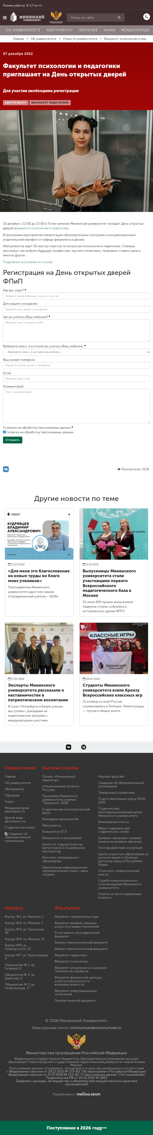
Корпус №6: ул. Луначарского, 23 (18, 947)
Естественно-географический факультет (77, 934)
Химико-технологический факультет (81, 942)
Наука (109, 30)
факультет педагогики (50, 102)
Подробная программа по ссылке (28, 262)
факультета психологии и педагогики (41, 228)
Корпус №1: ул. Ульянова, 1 (24, 916)
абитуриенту (15, 102)
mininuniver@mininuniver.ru (95, 1027)
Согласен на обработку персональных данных (40, 432)
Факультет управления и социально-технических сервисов (81, 969)
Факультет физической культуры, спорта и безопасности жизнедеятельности (79, 981)
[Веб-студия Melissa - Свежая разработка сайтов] (87, 1094)
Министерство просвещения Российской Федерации (76, 1052)
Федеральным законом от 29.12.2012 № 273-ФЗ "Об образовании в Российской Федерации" (77, 1071)
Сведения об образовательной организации (17, 837)
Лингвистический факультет (75, 1000)
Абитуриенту (60, 30)
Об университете (23, 30)
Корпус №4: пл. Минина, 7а (24, 939)
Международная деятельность (17, 809)
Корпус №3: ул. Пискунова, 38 (25, 931)
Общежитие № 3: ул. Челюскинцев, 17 (20, 986)
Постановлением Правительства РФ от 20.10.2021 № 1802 (95, 1076)
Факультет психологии (71, 961)
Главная (10, 776)
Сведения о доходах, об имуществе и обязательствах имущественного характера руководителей (76, 1082)
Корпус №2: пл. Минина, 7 (24, 923)
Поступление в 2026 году (74, 1128)
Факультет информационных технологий (76, 992)
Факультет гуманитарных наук (76, 916)
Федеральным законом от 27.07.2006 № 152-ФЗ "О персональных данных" (63, 1074)
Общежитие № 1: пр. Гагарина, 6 (20, 966)
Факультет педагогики (71, 955)
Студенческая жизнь (20, 827)
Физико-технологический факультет (81, 949)
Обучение (88, 30)
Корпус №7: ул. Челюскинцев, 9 (27, 957)
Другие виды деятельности (15, 819)
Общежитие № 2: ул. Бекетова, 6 (20, 976)
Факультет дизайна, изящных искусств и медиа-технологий (77, 924)
